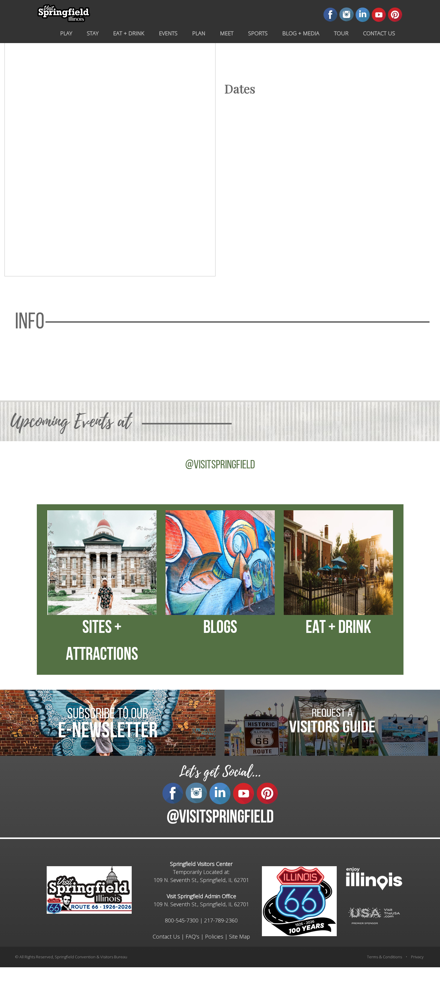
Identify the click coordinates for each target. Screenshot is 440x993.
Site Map (239, 936)
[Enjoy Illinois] (374, 878)
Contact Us (166, 936)
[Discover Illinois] (374, 915)
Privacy (417, 957)
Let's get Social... (220, 772)
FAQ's (192, 936)
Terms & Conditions (384, 957)
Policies (214, 936)
